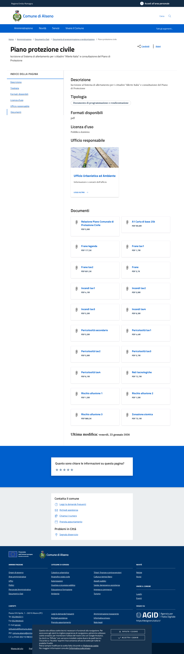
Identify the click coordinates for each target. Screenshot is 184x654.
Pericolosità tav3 (141, 351)
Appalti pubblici (100, 581)
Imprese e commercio (103, 589)
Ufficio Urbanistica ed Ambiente (95, 175)
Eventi (139, 598)
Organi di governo (16, 572)
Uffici (11, 581)
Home (11, 39)
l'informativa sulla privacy (79, 648)
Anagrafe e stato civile (60, 576)
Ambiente (55, 593)
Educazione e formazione (61, 589)
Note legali (98, 622)
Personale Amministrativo (20, 589)
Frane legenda (89, 246)
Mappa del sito (17, 648)
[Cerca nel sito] (170, 16)
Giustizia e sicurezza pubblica (63, 585)
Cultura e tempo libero (103, 576)
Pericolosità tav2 (90, 351)
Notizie (139, 572)
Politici (11, 585)
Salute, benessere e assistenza (107, 585)
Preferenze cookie (90, 645)
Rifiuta (130, 631)
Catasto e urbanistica (60, 572)
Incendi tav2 (139, 288)
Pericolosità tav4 (90, 372)
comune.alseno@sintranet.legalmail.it (29, 633)
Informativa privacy (102, 618)
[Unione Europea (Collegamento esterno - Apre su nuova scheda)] (21, 555)
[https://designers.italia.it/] (155, 615)
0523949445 (17, 620)
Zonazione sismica (142, 414)
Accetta (130, 637)
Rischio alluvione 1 (91, 393)
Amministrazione (24, 39)
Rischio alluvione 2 (142, 393)
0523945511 (17, 616)
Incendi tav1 (88, 288)
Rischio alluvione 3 (91, 414)
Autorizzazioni (57, 581)
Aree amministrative (17, 576)
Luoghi (139, 594)
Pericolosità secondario (94, 330)
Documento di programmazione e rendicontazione (74, 39)
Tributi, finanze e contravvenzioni (107, 572)
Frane (135, 267)
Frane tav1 (138, 246)
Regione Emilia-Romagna (22, 3)
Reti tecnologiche (142, 372)
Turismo (97, 593)
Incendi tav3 (88, 309)
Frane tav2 (87, 267)
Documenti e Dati (42, 39)
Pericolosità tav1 (141, 330)
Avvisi (138, 576)
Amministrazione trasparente (106, 613)
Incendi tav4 (139, 309)
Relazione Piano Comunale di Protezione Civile (97, 223)
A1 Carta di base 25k (143, 222)
